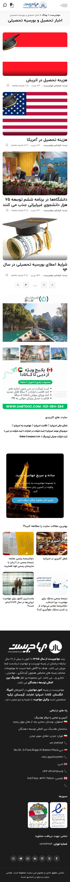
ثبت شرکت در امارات (34, 431)
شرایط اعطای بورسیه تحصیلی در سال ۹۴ (35, 267)
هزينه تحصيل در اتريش (46, 80)
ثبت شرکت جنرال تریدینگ (55, 437)
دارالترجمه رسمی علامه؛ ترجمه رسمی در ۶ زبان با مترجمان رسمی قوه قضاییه (19, 562)
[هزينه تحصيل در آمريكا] (35, 113)
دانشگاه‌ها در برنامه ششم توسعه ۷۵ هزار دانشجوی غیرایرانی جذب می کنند (35, 202)
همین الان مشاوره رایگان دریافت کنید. (35, 500)
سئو (39, 877)
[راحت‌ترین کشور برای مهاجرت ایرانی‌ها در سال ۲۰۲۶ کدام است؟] (18, 583)
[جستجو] (5, 5)
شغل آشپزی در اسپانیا (55, 558)
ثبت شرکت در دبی (13, 431)
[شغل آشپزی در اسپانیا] (51, 543)
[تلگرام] (20, 858)
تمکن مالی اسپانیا (58, 426)
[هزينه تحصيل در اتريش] (35, 54)
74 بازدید (35, 275)
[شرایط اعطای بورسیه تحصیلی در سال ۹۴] (35, 238)
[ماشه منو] (62, 5)
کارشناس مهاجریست (52, 85)
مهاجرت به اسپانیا (22, 426)
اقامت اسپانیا (40, 426)
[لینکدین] (35, 858)
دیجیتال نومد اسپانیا (56, 431)
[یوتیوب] (28, 858)
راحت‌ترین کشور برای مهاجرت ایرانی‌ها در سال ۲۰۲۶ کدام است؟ (18, 602)
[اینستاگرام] (42, 858)
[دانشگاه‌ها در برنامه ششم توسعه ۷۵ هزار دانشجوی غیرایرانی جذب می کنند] (35, 173)
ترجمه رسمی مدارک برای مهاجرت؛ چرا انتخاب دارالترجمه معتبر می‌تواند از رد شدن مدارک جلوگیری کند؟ (52, 604)
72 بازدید (35, 145)
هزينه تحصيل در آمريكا (47, 140)
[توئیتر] (49, 858)
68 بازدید (35, 210)
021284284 (45, 844)
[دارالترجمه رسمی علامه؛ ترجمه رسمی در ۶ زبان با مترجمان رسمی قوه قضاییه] (18, 543)
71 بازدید (35, 85)
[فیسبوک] (56, 858)
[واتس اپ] (13, 858)
